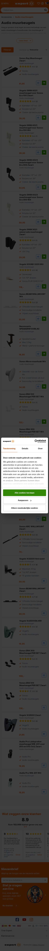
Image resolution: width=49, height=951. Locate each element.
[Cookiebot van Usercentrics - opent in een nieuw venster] (35, 441)
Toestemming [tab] (9, 448)
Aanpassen (23, 500)
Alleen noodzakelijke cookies (24, 508)
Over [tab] (40, 448)
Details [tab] (25, 448)
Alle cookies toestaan (24, 493)
